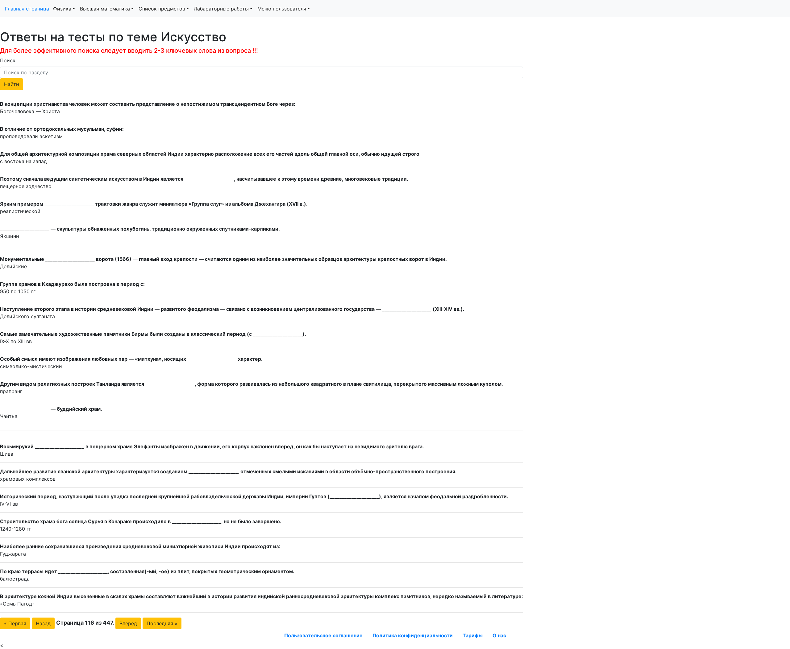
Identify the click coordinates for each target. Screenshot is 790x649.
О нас (499, 635)
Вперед (128, 623)
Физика (62, 9)
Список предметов (162, 9)
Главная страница (28, 9)
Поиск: (8, 60)
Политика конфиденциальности (412, 635)
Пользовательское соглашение (323, 635)
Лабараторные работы (221, 9)
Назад (43, 623)
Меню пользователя (281, 9)
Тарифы (473, 635)
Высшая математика (105, 9)
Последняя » (162, 623)
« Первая (15, 623)
